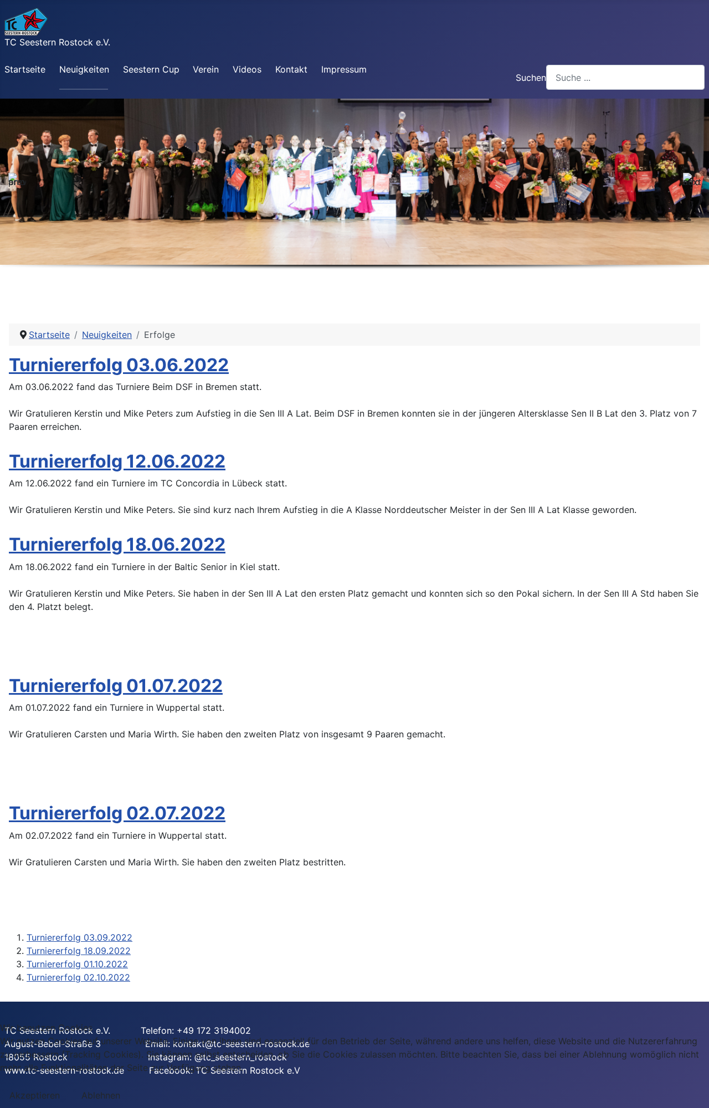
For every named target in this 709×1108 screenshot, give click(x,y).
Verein (206, 69)
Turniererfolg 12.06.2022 (117, 461)
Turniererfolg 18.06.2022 (117, 544)
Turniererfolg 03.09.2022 (79, 937)
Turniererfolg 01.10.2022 (77, 964)
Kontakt (291, 69)
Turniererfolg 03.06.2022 (119, 365)
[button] (17, 182)
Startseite (24, 69)
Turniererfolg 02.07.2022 (117, 813)
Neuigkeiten (84, 69)
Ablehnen (100, 1095)
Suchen (531, 77)
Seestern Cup (151, 69)
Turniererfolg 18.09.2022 (79, 950)
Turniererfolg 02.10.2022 (78, 977)
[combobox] (625, 77)
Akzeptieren (34, 1095)
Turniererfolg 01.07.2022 (116, 685)
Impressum (344, 69)
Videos (247, 69)
